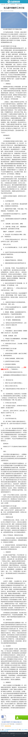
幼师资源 (12, 4)
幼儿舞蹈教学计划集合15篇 (11, 729)
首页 (7, 4)
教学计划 (19, 4)
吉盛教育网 (12, 733)
